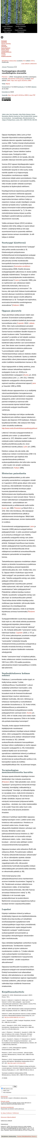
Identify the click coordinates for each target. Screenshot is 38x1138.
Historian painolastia (4, 46)
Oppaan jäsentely (6, 43)
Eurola (26, 375)
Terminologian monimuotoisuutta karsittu (6, 52)
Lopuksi (3, 54)
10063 (32, 61)
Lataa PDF (32, 95)
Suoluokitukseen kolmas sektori (5, 48)
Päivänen (17, 508)
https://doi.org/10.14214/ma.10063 (21, 80)
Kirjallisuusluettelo (6, 56)
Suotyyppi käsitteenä (4, 41)
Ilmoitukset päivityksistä (7, 1107)
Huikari (16, 468)
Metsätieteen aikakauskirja (9, 61)
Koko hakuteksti (7, 1092)
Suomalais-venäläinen (22, 266)
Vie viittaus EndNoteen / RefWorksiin (10, 1113)
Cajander (20, 323)
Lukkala (31, 323)
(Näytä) (8, 84)
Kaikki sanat (6, 1090)
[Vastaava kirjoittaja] (15, 67)
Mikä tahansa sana (8, 1088)
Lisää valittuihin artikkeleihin (29, 63)
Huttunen (16, 305)
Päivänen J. (5, 77)
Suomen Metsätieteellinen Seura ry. (27, 1136)
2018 (24, 61)
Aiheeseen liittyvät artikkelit (8, 1117)
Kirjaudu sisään (5, 1101)
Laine (17, 280)
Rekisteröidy (4, 1096)
